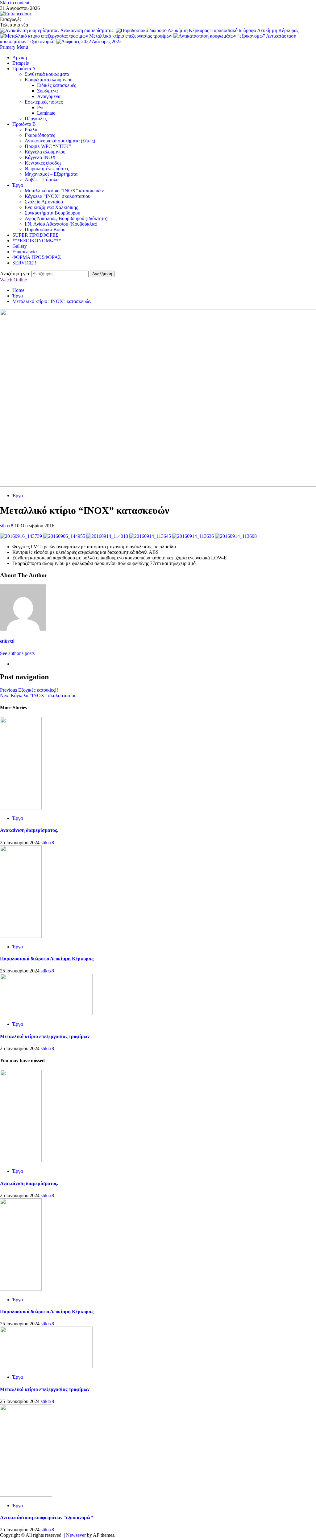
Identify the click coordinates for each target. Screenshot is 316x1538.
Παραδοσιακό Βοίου (45, 229)
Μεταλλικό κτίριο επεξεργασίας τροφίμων (131, 36)
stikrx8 (7, 525)
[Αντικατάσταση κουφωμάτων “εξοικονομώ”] (26, 1495)
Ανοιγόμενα (48, 96)
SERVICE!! (24, 262)
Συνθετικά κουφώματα (47, 74)
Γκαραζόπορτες (40, 135)
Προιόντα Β (24, 124)
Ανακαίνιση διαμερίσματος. (88, 30)
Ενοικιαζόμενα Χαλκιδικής (51, 207)
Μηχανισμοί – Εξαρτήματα (51, 174)
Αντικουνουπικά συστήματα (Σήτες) (60, 140)
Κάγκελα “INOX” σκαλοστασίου (57, 196)
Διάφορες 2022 (107, 41)
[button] (14, 47)
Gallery (19, 246)
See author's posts (17, 653)
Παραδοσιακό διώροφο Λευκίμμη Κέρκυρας (254, 30)
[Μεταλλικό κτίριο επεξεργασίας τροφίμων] (46, 1013)
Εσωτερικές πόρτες (44, 101)
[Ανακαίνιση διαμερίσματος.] (21, 807)
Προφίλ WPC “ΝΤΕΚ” (48, 146)
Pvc (40, 107)
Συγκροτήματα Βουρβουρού (52, 212)
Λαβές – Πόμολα (42, 179)
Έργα (17, 185)
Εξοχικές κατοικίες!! (29, 690)
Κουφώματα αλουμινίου (49, 79)
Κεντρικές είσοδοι (43, 163)
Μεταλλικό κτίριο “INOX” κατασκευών (64, 190)
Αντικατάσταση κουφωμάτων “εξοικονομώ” (46, 1517)
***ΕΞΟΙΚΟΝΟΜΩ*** (36, 240)
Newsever (76, 1535)
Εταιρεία (20, 63)
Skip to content (14, 2)
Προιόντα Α (24, 68)
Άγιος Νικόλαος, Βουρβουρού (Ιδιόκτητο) (66, 218)
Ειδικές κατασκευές (56, 85)
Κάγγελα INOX (40, 157)
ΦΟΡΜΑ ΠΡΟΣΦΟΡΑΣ (36, 257)
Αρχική (19, 57)
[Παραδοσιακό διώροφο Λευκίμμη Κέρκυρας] (21, 936)
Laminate (46, 113)
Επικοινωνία (24, 251)
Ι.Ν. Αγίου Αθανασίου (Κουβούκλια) (61, 224)
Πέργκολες (36, 118)
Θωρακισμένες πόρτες (47, 168)
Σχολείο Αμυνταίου (44, 201)
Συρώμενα (47, 90)
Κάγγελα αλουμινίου (45, 151)
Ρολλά (31, 129)
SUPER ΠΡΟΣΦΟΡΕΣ (35, 235)
